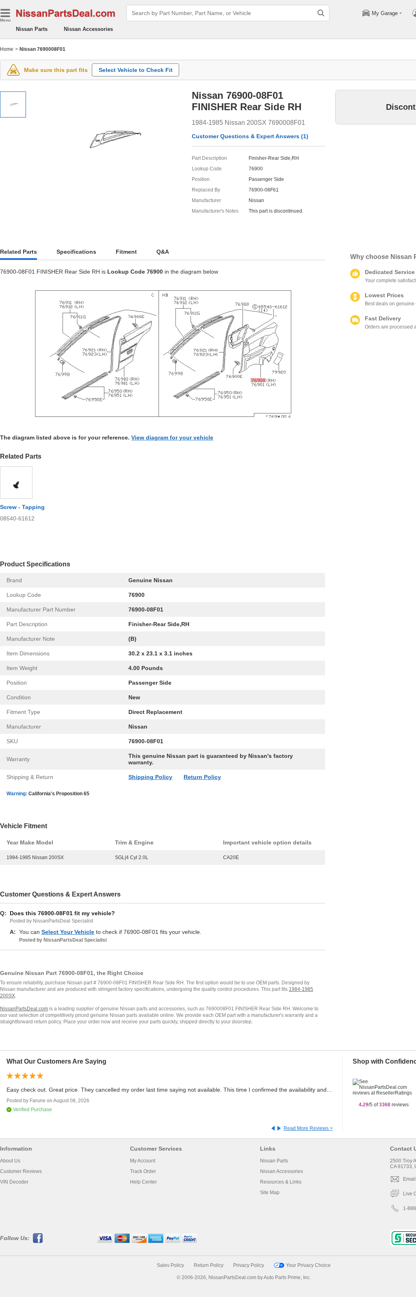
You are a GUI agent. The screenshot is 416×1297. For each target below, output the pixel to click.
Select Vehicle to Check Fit (136, 70)
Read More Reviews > (308, 1128)
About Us (10, 1161)
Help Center (143, 1182)
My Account (142, 1161)
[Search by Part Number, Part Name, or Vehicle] (321, 13)
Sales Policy (170, 1265)
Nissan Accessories (88, 29)
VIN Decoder (14, 1182)
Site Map (270, 1192)
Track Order (143, 1171)
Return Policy (202, 777)
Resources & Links (280, 1182)
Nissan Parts (32, 29)
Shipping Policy (150, 777)
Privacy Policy (248, 1265)
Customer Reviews (21, 1171)
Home (6, 49)
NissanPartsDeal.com (24, 1009)
